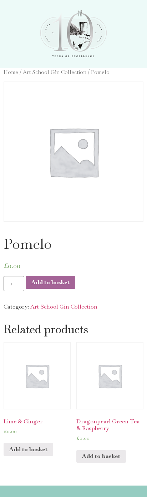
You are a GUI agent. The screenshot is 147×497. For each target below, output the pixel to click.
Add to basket (50, 282)
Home (11, 72)
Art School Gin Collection (54, 72)
